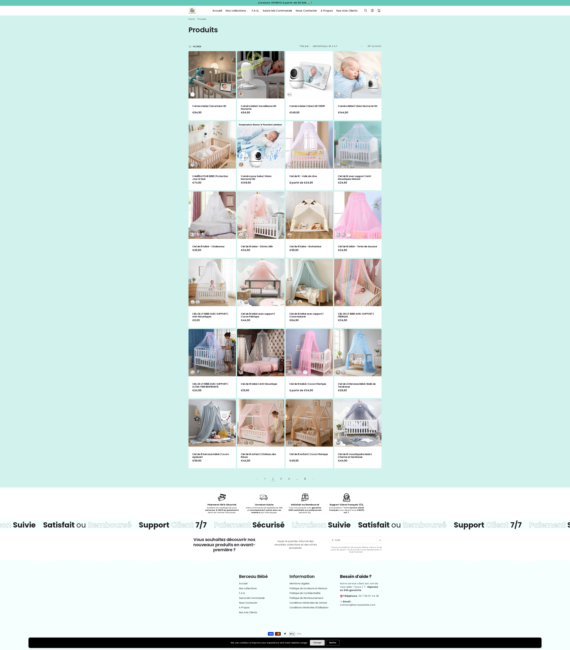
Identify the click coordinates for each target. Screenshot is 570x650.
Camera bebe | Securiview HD (209, 106)
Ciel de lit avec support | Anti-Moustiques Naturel (355, 177)
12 (305, 478)
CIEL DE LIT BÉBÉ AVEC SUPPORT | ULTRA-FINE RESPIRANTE (210, 385)
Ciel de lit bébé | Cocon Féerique (307, 384)
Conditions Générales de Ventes (308, 602)
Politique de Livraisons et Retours (308, 588)
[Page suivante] (313, 479)
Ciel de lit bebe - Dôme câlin (257, 246)
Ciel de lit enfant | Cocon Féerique (308, 454)
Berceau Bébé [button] (253, 576)
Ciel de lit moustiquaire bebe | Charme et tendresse (355, 455)
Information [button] (302, 576)
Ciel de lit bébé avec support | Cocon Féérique (258, 315)
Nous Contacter (248, 602)
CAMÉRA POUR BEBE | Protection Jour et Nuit (210, 177)
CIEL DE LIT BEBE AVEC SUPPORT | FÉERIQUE (356, 315)
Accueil (243, 583)
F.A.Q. (242, 593)
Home (192, 19)
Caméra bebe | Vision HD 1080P (307, 106)
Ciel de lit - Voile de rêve (303, 176)
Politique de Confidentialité (304, 593)
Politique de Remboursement (306, 598)
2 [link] (273, 479)
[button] (237, 10)
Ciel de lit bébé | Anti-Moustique (259, 384)
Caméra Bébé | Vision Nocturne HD (357, 106)
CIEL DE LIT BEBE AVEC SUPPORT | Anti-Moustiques (210, 315)
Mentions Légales (299, 583)
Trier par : (305, 46)
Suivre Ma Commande (252, 598)
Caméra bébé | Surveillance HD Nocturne (258, 107)
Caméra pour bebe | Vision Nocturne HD (256, 177)
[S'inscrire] (379, 540)
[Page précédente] (257, 479)
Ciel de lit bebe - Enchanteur (305, 246)
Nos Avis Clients (248, 612)
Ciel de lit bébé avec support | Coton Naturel (306, 315)
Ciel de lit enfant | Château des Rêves (258, 455)
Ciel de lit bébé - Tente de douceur (357, 246)
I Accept (317, 642)
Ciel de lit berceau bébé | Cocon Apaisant (210, 455)
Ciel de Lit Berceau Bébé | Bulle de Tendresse (357, 385)
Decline (332, 643)
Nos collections (248, 588)
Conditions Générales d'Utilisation (308, 607)
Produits (202, 19)
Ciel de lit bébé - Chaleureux (208, 246)
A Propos (244, 607)
